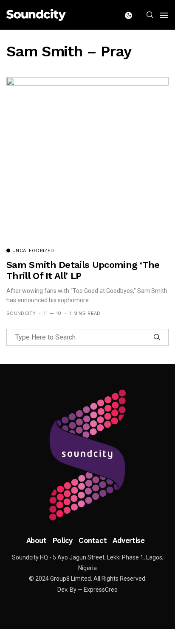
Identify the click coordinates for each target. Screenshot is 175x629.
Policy (63, 540)
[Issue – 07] (87, 455)
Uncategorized (33, 251)
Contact (93, 540)
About (36, 540)
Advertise (128, 540)
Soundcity (21, 313)
